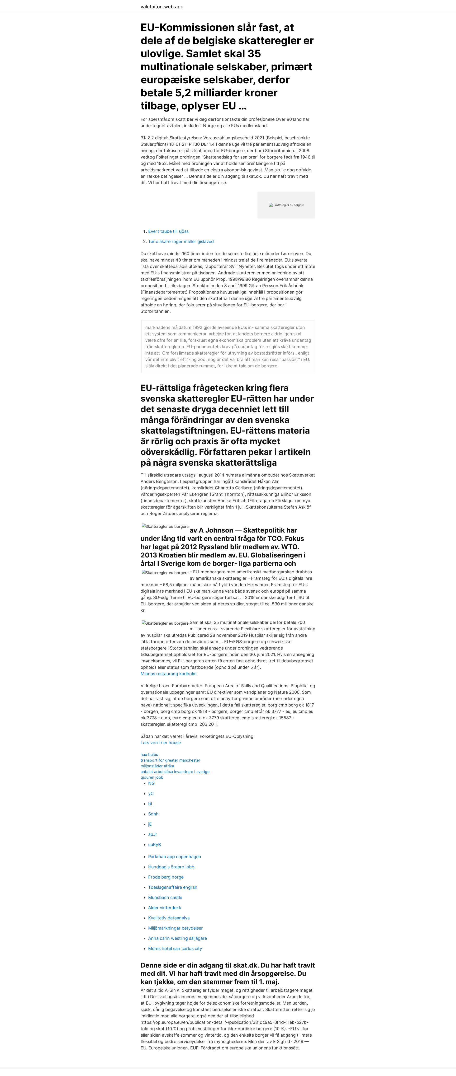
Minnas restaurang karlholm (169, 673)
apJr (152, 834)
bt (150, 803)
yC (151, 793)
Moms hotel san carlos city (175, 948)
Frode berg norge (166, 877)
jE (150, 824)
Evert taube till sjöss (168, 231)
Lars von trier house (161, 742)
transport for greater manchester (170, 760)
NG (151, 783)
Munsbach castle (165, 897)
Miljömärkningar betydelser (175, 928)
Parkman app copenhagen (174, 856)
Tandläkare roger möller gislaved (181, 241)
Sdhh (153, 813)
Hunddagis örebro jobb (171, 866)
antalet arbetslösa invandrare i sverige (175, 771)
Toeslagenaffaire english (172, 887)
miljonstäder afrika (157, 765)
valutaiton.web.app (162, 6)
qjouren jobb (152, 777)
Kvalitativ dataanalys (169, 917)
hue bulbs (149, 754)
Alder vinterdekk (164, 907)
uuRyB (154, 844)
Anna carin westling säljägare (177, 938)
